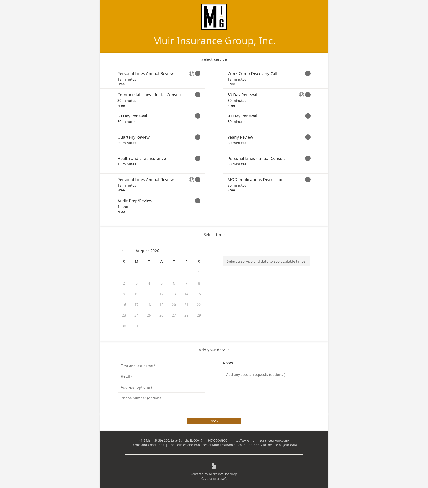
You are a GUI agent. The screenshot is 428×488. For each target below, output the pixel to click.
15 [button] (199, 293)
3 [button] (137, 283)
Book (214, 421)
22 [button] (199, 304)
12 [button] (161, 293)
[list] (214, 141)
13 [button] (174, 293)
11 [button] (149, 293)
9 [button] (124, 293)
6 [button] (174, 283)
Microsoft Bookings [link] (223, 474)
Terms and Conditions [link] (147, 445)
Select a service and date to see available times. (266, 261)
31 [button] (136, 326)
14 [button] (186, 293)
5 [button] (161, 283)
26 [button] (161, 315)
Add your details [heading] (214, 349)
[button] (123, 250)
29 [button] (199, 315)
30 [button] (124, 326)
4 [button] (149, 283)
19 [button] (161, 304)
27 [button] (174, 315)
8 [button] (199, 283)
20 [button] (174, 304)
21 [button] (186, 304)
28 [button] (186, 315)
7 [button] (186, 283)
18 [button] (149, 304)
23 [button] (124, 315)
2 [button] (124, 283)
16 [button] (124, 304)
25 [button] (149, 315)
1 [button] (199, 272)
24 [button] (136, 315)
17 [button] (136, 304)
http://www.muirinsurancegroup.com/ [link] (260, 440)
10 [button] (136, 293)
